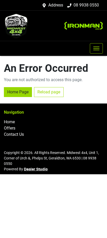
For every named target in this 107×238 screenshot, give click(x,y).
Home (9, 121)
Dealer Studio (36, 169)
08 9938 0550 (86, 5)
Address (55, 5)
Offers (9, 128)
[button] (96, 48)
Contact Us (14, 134)
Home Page (18, 91)
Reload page (48, 91)
